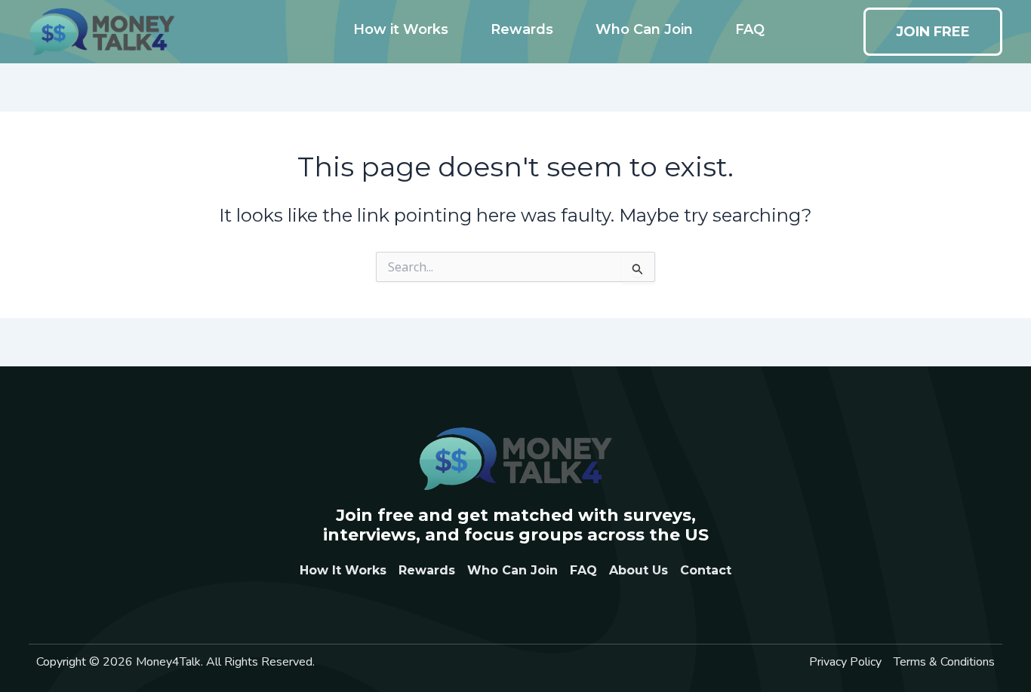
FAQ (750, 29)
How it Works (400, 29)
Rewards (522, 29)
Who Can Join (644, 29)
